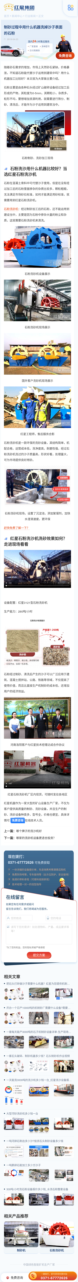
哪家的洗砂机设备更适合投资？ (36, 838)
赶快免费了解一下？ (17, 528)
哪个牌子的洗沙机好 (29, 831)
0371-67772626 (21, 862)
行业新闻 (30, 16)
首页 (6, 16)
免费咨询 (17, 820)
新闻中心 (17, 16)
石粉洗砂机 (11, 209)
